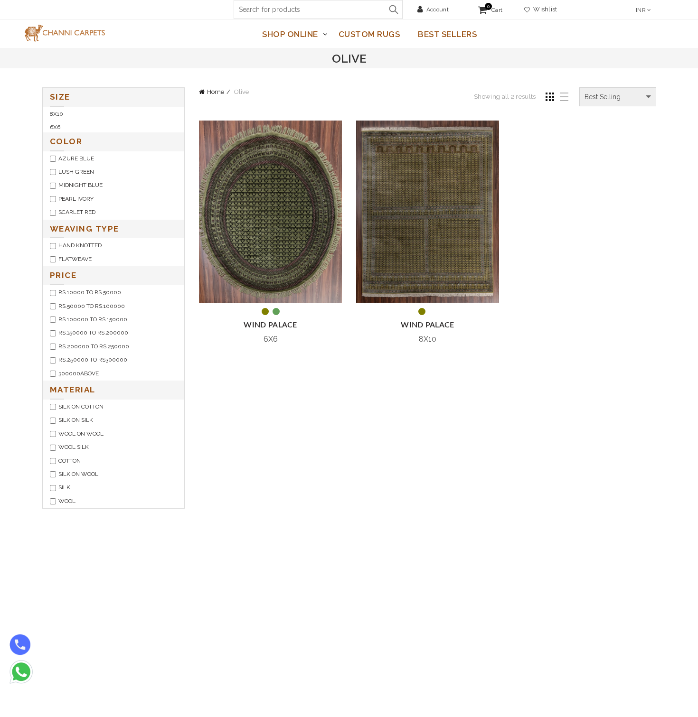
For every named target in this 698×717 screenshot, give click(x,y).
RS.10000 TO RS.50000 (89, 292)
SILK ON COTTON (81, 406)
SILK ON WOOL (78, 474)
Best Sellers (447, 34)
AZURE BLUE (76, 158)
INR (641, 10)
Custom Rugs (369, 34)
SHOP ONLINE (290, 34)
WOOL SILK (73, 447)
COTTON (69, 460)
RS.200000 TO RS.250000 (93, 346)
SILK (64, 487)
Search (393, 9)
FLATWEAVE (75, 259)
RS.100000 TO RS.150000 (92, 319)
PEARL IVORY (76, 199)
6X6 (55, 127)
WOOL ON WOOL (81, 433)
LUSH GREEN (76, 171)
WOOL (66, 501)
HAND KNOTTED (80, 245)
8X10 (56, 114)
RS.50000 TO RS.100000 (91, 306)
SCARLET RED (76, 212)
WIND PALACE (270, 325)
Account (437, 9)
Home (215, 91)
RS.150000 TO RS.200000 (93, 332)
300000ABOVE (78, 373)
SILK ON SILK (75, 420)
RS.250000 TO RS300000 (92, 359)
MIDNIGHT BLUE (80, 185)
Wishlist (543, 9)
